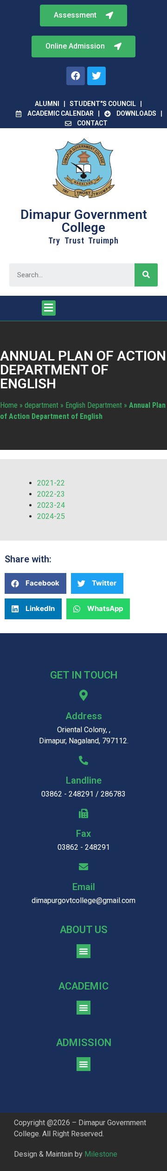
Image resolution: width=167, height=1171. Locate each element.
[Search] (146, 275)
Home (9, 405)
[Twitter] (96, 76)
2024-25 (51, 516)
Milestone (100, 1154)
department (41, 405)
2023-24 (51, 505)
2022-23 (51, 494)
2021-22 (51, 483)
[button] (83, 46)
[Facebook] (75, 76)
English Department (93, 405)
